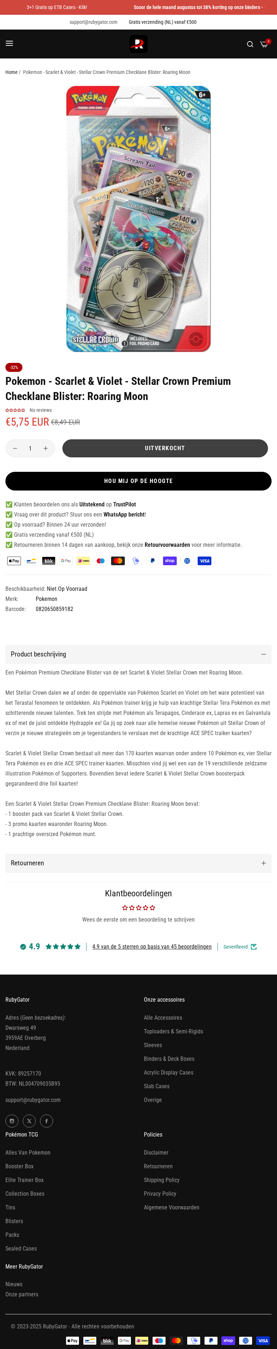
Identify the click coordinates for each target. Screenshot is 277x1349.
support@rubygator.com (33, 1100)
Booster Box (19, 1166)
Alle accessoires (163, 1017)
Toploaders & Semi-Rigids (173, 1031)
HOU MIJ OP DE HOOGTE (138, 481)
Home (11, 72)
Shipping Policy (162, 1180)
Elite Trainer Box (24, 1180)
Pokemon (46, 599)
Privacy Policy (160, 1193)
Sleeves (153, 1045)
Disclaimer (156, 1152)
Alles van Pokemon (27, 1152)
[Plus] (45, 448)
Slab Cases (157, 1086)
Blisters (14, 1221)
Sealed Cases (21, 1248)
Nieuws (13, 1284)
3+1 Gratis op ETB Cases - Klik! (57, 7)
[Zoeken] (250, 44)
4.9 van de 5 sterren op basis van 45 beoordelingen (152, 946)
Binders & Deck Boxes (169, 1058)
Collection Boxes (24, 1193)
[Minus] (15, 448)
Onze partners (21, 1294)
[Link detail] (11, 1121)
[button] (15, 410)
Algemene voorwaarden (171, 1207)
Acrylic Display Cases (168, 1072)
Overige (153, 1100)
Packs (12, 1234)
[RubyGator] (138, 44)
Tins (10, 1207)
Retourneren (158, 1166)
